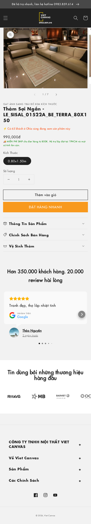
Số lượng (9, 171)
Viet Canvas (49, 515)
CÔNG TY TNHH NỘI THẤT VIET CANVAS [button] (39, 444)
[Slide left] (35, 94)
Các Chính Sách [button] (24, 479)
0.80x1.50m (17, 161)
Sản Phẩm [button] (19, 468)
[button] (5, 18)
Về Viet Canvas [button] (24, 457)
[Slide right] (56, 94)
